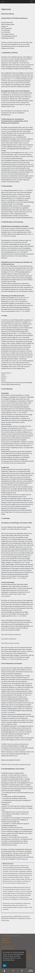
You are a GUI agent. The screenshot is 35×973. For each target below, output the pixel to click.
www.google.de (6, 405)
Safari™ (3, 374)
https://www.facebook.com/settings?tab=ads (19, 764)
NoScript (25, 659)
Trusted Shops (25, 916)
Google (3, 455)
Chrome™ (4, 376)
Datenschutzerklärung (7, 916)
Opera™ (3, 380)
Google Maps (25, 455)
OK (4, 965)
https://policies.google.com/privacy (10, 643)
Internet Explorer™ (6, 373)
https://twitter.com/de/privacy (8, 638)
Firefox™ (3, 378)
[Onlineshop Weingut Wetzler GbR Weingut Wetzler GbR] (3, 1)
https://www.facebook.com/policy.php (11, 634)
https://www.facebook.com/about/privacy (18, 744)
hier (31, 432)
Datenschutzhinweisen (24, 512)
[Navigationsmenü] (32, 1)
